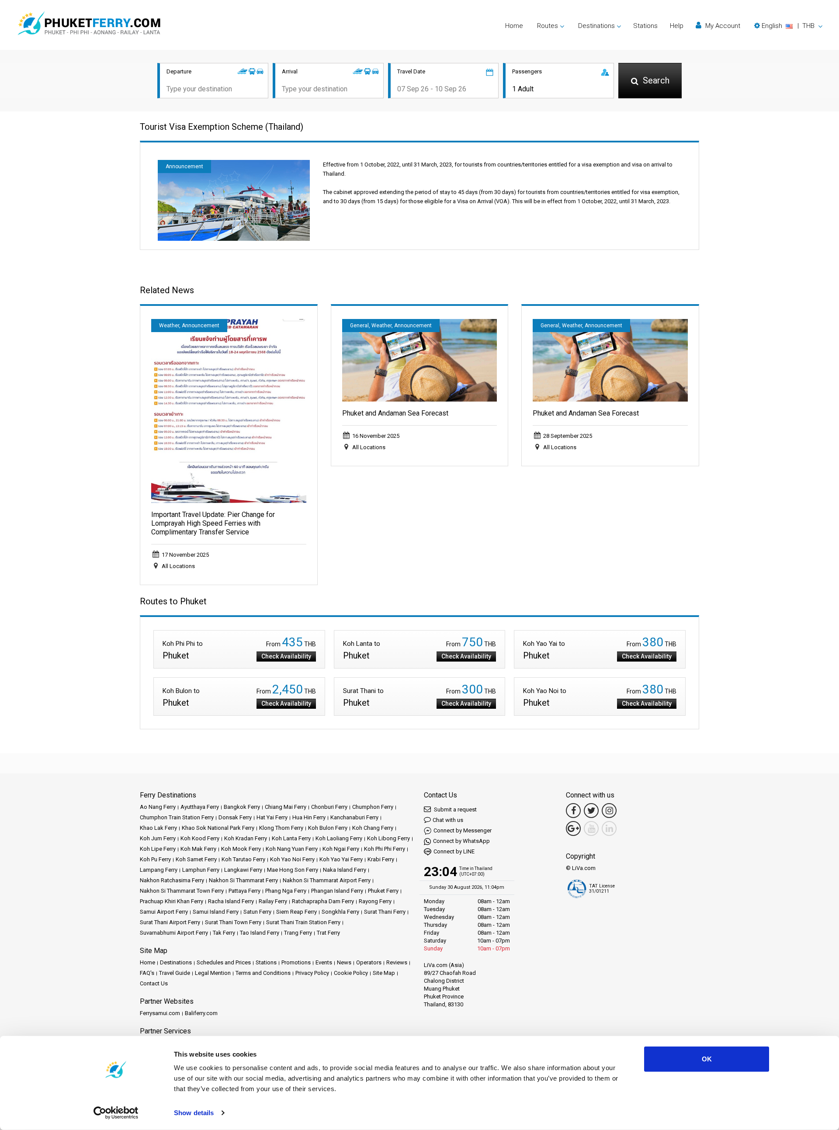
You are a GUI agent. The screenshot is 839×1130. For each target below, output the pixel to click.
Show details (194, 1112)
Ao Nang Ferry (158, 807)
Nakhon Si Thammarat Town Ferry (182, 890)
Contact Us (154, 983)
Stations (645, 26)
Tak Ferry (224, 932)
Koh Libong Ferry (388, 838)
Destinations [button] (596, 26)
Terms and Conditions (263, 973)
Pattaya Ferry (244, 890)
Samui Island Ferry (216, 911)
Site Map (384, 973)
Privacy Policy (312, 973)
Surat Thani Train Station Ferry (303, 922)
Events (323, 962)
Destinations (176, 962)
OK (707, 1059)
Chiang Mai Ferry (285, 807)
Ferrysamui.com (160, 1013)
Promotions (296, 962)
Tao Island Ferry (259, 932)
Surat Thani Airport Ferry (170, 922)
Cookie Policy (351, 973)
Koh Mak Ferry (198, 849)
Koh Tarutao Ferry (243, 859)
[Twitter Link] (591, 810)
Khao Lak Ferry (158, 828)
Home (514, 26)
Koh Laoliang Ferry (338, 838)
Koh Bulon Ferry (327, 828)
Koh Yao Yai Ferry (341, 859)
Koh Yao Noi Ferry (292, 859)
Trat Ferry (328, 932)
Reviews (396, 962)
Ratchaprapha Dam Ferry (323, 901)
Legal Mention (213, 973)
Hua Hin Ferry (309, 817)
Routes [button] (547, 26)
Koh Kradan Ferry (245, 838)
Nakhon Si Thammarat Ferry (243, 880)
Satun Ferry (257, 911)
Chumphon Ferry (372, 807)
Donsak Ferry (235, 817)
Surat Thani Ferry (385, 911)
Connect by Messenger (462, 830)
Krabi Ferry (380, 859)
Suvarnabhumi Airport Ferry (174, 932)
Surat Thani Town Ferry (233, 922)
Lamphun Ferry (200, 870)
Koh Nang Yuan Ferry (292, 849)
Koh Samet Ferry (196, 859)
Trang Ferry (298, 932)
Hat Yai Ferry (272, 817)
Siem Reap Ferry (296, 911)
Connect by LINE (454, 851)
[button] (788, 26)
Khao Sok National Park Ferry (218, 828)
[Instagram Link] (609, 810)
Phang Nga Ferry (285, 890)
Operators (368, 962)
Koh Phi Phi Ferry (384, 849)
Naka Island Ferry (344, 870)
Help (676, 26)
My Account (722, 26)
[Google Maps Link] (573, 828)
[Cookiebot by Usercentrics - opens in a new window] (116, 1113)
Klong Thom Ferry (281, 828)
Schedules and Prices (224, 962)
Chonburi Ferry (329, 807)
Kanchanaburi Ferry (354, 817)
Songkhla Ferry (340, 911)
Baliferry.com (201, 1013)
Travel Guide (174, 973)
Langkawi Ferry (243, 870)
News (344, 962)
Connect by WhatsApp (461, 841)
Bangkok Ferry (242, 807)
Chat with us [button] (448, 820)
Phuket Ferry (383, 890)
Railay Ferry (273, 901)
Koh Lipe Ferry (158, 849)
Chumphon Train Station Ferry (177, 817)
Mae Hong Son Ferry (292, 870)
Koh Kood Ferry (199, 838)
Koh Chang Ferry (372, 828)
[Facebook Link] (573, 810)
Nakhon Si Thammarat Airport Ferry (327, 880)
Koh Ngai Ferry (340, 849)
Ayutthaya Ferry (199, 807)
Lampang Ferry (158, 870)
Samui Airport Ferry (164, 911)
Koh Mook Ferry (241, 849)
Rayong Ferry (375, 901)
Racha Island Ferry (231, 901)
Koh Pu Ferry (155, 859)
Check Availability (286, 656)
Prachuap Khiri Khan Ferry (171, 901)
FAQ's (147, 973)
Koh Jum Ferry (158, 838)
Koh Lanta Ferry (291, 838)
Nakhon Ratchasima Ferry (172, 880)
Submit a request (455, 809)
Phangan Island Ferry (337, 890)
